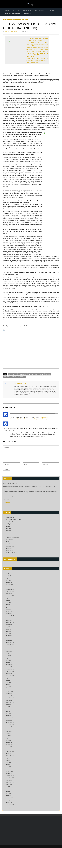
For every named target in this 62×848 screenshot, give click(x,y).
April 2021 (8, 713)
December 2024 (10, 615)
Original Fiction (9, 539)
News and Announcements (12, 537)
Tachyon (14, 376)
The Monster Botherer (11, 535)
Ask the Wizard (10, 517)
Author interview (13, 374)
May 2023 (8, 658)
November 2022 (10, 671)
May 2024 (8, 631)
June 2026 (8, 576)
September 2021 (10, 702)
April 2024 (8, 633)
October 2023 (9, 647)
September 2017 (10, 809)
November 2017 (10, 804)
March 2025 (9, 609)
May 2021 (8, 711)
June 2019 (8, 762)
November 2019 (10, 751)
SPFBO (7, 541)
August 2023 (9, 651)
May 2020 (8, 738)
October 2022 (9, 673)
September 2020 (10, 729)
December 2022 (10, 669)
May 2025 (8, 604)
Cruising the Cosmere (11, 524)
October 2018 (9, 780)
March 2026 (9, 582)
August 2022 (9, 678)
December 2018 (10, 775)
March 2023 (9, 662)
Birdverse (31, 374)
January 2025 (9, 613)
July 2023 (8, 653)
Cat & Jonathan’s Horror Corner (14, 519)
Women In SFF (9, 548)
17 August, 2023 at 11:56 (15, 415)
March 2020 (9, 742)
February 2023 (9, 664)
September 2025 (10, 595)
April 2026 (8, 580)
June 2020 (8, 735)
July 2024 (8, 627)
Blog (14, 19)
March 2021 (8, 715)
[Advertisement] (30, 830)
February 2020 (9, 744)
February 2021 (9, 718)
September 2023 (10, 649)
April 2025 (8, 607)
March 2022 (9, 689)
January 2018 (9, 800)
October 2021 (9, 700)
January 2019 (9, 773)
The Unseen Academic (11, 553)
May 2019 (8, 764)
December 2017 (10, 802)
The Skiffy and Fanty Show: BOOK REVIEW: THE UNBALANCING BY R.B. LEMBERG (32, 413)
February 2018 (9, 798)
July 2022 (8, 680)
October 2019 (9, 753)
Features (19, 19)
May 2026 (8, 578)
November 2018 (10, 778)
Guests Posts (9, 528)
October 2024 (9, 620)
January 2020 (9, 746)
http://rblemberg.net (32, 62)
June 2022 (8, 682)
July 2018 (8, 786)
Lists (7, 532)
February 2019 (9, 771)
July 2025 (8, 600)
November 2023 (10, 644)
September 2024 (10, 622)
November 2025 (10, 591)
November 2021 (10, 698)
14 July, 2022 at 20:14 (8, 430)
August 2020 (9, 731)
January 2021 (9, 720)
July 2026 (8, 573)
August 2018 (9, 784)
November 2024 (10, 618)
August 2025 (9, 598)
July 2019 (8, 760)
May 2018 (8, 791)
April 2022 (8, 687)
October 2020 (9, 727)
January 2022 (9, 693)
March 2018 (8, 795)
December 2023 (10, 642)
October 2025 (9, 593)
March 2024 (9, 635)
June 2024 (8, 629)
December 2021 (9, 695)
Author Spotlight (8, 19)
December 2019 (10, 749)
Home (7, 10)
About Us (16, 10)
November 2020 (10, 724)
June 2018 (8, 789)
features (41, 374)
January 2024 (9, 640)
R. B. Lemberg (7, 376)
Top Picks (27, 14)
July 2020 (8, 733)
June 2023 (8, 655)
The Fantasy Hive (11, 31)
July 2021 (8, 707)
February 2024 (9, 638)
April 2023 (8, 660)
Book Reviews (39, 10)
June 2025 (8, 602)
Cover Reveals (9, 521)
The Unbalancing (21, 376)
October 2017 (9, 806)
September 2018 (10, 782)
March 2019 (8, 769)
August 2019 (9, 758)
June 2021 (8, 709)
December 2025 (10, 589)
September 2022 (10, 675)
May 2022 (8, 684)
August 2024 (9, 624)
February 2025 (9, 611)
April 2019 (8, 766)
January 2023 (9, 667)
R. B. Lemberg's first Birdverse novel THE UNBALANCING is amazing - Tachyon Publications (30, 428)
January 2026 (9, 587)
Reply (56, 413)
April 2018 (8, 793)
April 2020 (8, 740)
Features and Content (12, 14)
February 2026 (9, 584)
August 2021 (9, 704)
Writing (51, 10)
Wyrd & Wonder (10, 550)
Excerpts (8, 526)
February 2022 (9, 691)
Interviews (27, 10)
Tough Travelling (10, 546)
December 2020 (10, 722)
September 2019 (10, 755)
